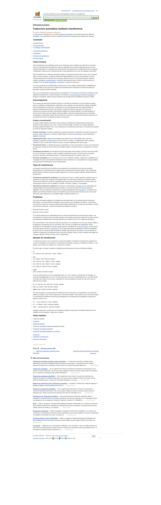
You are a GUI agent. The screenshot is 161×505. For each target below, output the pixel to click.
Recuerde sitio (66, 10)
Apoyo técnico (59, 435)
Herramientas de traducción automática (45, 396)
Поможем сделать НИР (48, 348)
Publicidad (65, 435)
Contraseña (36, 425)
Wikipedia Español (49, 20)
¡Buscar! (95, 17)
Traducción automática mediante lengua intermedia (49, 361)
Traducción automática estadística (44, 376)
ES (96, 10)
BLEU (35, 403)
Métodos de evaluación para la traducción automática (50, 383)
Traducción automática (40, 368)
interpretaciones (61, 20)
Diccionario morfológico (40, 411)
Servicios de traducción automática (44, 389)
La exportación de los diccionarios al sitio (83, 10)
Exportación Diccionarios (38, 438)
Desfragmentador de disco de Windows (45, 418)
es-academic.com (37, 19)
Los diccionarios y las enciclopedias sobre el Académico (64, 14)
